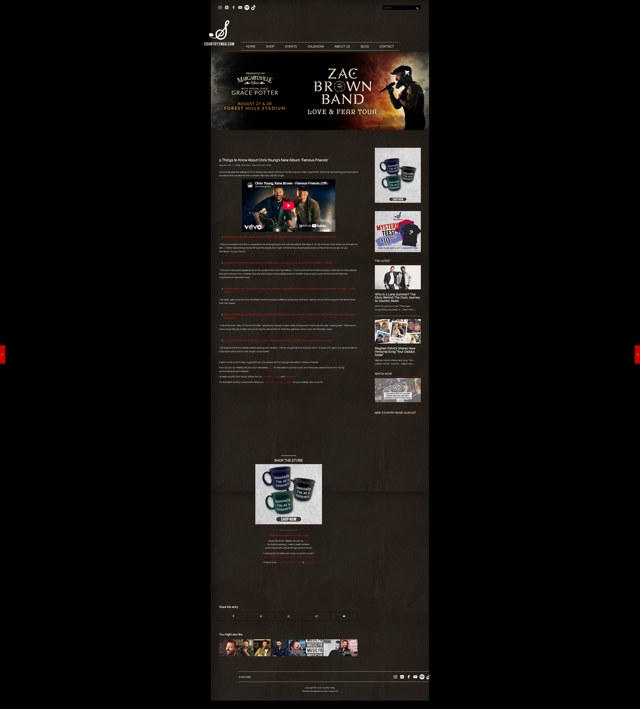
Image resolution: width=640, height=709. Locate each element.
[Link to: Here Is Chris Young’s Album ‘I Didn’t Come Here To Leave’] (262, 647)
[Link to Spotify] (246, 7)
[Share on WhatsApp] (288, 616)
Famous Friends (264, 237)
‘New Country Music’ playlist (278, 382)
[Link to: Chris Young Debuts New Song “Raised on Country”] (349, 647)
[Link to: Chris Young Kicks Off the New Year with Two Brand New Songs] (227, 647)
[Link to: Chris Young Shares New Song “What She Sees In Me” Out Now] (331, 647)
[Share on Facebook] (233, 616)
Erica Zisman (265, 165)
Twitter (277, 376)
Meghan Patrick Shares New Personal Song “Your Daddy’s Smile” (395, 352)
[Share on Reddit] (316, 616)
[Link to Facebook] (233, 7)
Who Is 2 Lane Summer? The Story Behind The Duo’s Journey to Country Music (397, 298)
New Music (246, 165)
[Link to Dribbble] (253, 7)
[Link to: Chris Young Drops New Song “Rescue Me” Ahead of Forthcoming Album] (244, 647)
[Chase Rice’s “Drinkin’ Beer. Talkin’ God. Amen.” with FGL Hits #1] (2, 354)
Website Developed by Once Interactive (320, 691)
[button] (320, 91)
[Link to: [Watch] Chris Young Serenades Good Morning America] (297, 647)
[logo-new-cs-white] (219, 30)
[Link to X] (226, 7)
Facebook (290, 376)
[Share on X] (261, 616)
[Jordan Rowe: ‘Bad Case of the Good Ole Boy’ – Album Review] (637, 354)
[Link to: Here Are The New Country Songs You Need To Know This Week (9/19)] (314, 647)
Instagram (282, 562)
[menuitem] (250, 46)
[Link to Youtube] (240, 7)
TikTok (291, 562)
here (270, 367)
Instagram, (267, 376)
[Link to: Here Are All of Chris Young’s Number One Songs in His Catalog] (279, 647)
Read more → (409, 309)
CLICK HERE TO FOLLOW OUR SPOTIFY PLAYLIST (289, 557)
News (254, 165)
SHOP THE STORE (288, 460)
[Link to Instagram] (220, 7)
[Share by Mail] (344, 616)
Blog (238, 165)
